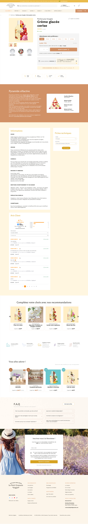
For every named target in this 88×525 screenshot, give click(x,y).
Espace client (30, 500)
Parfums (13, 15)
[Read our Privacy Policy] (57, 455)
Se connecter (65, 6)
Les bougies (30, 487)
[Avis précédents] (23, 286)
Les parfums (30, 485)
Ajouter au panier (62, 49)
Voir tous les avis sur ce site (20, 228)
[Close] (85, 484)
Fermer (72, 518)
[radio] (41, 39)
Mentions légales (12, 515)
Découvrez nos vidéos (13, 500)
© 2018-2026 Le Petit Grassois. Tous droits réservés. (45, 515)
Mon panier (50, 494)
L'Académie (79, 10)
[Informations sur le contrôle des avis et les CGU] (25, 226)
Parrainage (48, 485)
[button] (10, 316)
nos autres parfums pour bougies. (23, 116)
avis (44, 29)
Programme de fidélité (51, 487)
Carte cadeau (30, 494)
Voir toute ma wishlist (51, 496)
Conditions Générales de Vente (25, 515)
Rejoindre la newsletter (44, 461)
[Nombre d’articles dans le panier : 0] (74, 6)
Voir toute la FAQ (68, 404)
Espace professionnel (32, 503)
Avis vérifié (46, 239)
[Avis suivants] (36, 286)
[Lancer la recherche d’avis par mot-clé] (47, 235)
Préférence (54, 36)
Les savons (30, 489)
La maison (30, 492)
